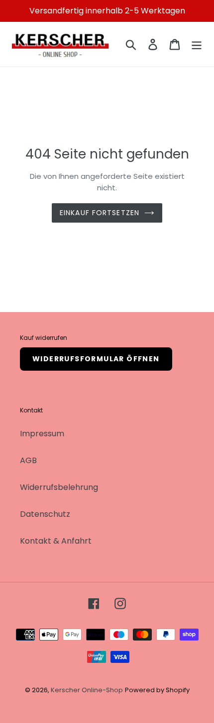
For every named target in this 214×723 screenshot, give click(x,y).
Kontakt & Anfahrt (56, 541)
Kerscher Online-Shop (87, 690)
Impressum (42, 433)
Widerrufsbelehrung (59, 487)
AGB (28, 460)
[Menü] (197, 44)
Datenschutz (45, 514)
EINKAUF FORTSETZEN (99, 213)
